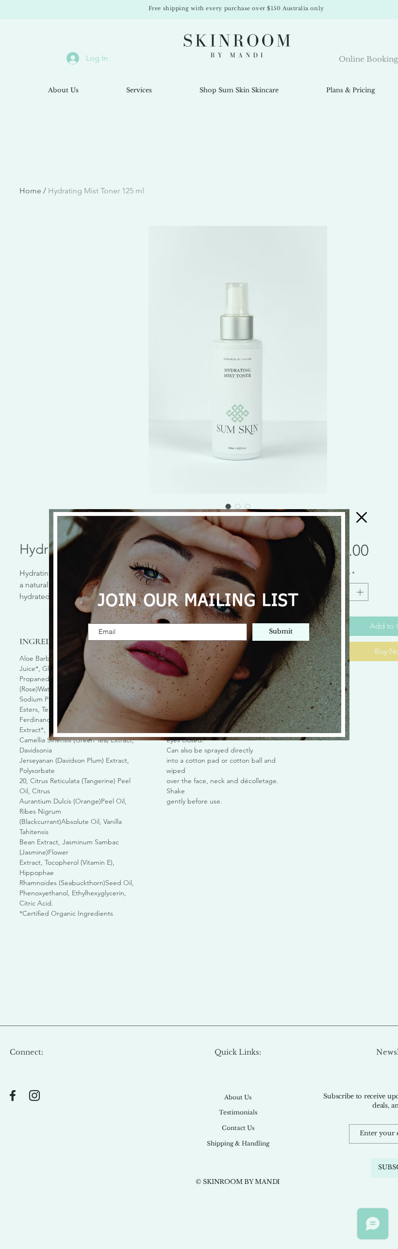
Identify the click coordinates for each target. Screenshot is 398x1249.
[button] (361, 517)
